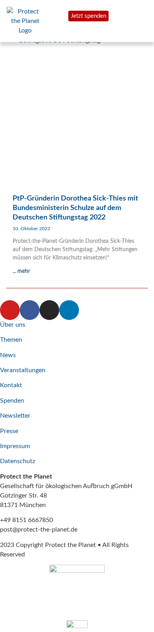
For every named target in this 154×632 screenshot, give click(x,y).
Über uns (12, 325)
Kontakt (11, 385)
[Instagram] (49, 310)
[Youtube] (10, 310)
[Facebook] (29, 310)
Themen (11, 340)
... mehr (21, 271)
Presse (9, 431)
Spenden (12, 400)
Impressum (15, 446)
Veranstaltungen (22, 370)
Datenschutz (17, 461)
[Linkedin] (69, 310)
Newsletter (15, 416)
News (8, 355)
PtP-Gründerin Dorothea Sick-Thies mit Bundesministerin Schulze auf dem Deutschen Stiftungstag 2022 (75, 208)
